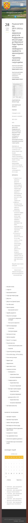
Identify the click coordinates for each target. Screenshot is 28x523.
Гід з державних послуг (12, 436)
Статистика (11, 328)
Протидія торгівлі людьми (14, 388)
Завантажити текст (17, 69)
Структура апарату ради (12, 295)
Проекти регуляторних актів (15, 345)
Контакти (21, 521)
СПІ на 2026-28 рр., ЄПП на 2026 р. (14, 354)
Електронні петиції (11, 334)
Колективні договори (11, 357)
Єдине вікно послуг (11, 366)
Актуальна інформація (15, 377)
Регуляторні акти (10, 343)
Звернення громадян (11, 315)
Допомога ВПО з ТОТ (13, 397)
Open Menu (21, 4)
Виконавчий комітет (11, 292)
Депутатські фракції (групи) (13, 301)
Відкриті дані (9, 360)
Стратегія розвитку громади (13, 351)
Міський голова (10, 286)
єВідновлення (9, 363)
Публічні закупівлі (10, 337)
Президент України (11, 416)
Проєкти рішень (10, 307)
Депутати (8, 298)
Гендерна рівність (12, 380)
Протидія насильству (11, 405)
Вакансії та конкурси (11, 340)
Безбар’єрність (11, 371)
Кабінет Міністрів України (12, 422)
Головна (16, 521)
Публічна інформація (11, 325)
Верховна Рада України (12, 419)
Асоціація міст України (11, 433)
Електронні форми (12, 331)
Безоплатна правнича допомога (14, 438)
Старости (8, 289)
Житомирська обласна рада (13, 425)
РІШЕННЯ (10, 348)
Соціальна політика (11, 369)
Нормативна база (14, 374)
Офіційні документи (11, 313)
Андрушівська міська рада (14, 14)
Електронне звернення (13, 322)
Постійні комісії (10, 304)
